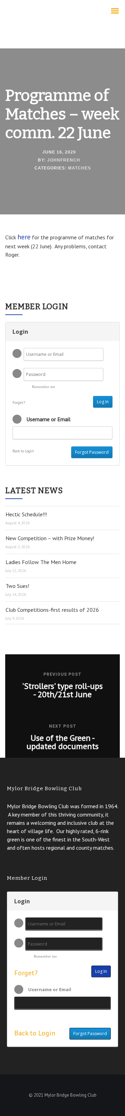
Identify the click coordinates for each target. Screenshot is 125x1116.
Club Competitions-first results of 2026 (52, 609)
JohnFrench (63, 160)
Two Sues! (17, 585)
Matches (79, 168)
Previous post (62, 674)
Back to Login (23, 451)
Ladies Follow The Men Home (41, 562)
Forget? (18, 402)
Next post (62, 726)
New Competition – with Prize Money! (50, 538)
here (24, 236)
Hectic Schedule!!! (26, 514)
